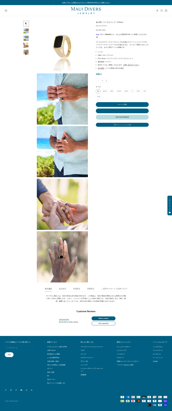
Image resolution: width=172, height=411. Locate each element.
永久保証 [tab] (48, 289)
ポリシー (50, 368)
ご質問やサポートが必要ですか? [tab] (114, 289)
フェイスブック (158, 350)
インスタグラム (158, 347)
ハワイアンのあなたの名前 (125, 365)
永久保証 (101, 68)
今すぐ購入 (122, 111)
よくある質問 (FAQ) (53, 357)
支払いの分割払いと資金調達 (56, 365)
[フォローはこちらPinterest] (16, 390)
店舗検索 (83, 375)
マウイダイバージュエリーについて (92, 347)
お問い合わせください (131, 65)
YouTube (155, 361)
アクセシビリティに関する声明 (57, 347)
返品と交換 (50, 372)
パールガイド (121, 354)
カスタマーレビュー (87, 357)
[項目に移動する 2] (26, 31)
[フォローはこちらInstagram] (11, 390)
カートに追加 (122, 104)
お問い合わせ (51, 350)
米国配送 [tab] (76, 289)
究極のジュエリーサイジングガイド (128, 361)
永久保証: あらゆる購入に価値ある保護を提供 (86, 2)
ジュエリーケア (122, 350)
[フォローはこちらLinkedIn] (32, 390)
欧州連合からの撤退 (53, 354)
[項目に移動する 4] (26, 45)
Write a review (103, 318)
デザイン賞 (84, 361)
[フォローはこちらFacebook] (6, 390)
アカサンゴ (120, 357)
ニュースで (84, 365)
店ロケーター (51, 379)
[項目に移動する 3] (26, 38)
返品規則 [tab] (62, 289)
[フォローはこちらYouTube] (21, 390)
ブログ (83, 350)
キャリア (83, 354)
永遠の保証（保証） (53, 361)
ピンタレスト (157, 354)
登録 (9, 355)
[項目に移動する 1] (26, 23)
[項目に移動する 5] (26, 52)
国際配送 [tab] (90, 289)
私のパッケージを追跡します (56, 383)
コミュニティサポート (124, 347)
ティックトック (158, 357)
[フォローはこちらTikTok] (26, 390)
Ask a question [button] (103, 323)
